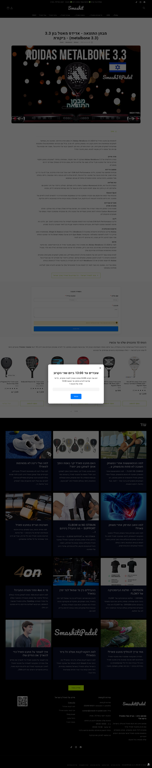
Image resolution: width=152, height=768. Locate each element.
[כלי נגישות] (148, 764)
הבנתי (76, 396)
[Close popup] (100, 368)
